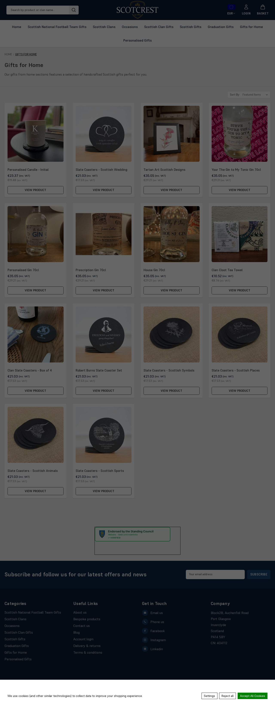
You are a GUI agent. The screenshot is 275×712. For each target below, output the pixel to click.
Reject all (228, 696)
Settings (209, 696)
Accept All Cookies (252, 696)
